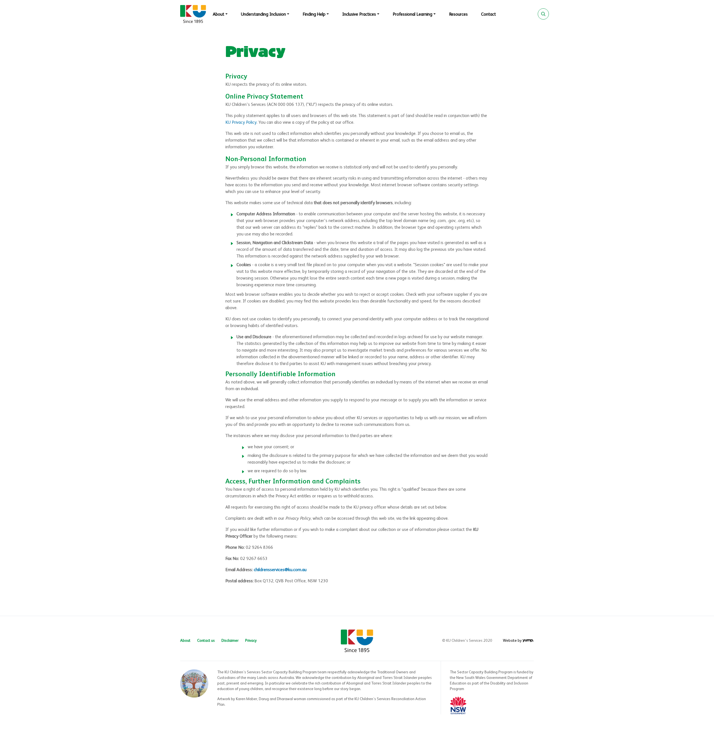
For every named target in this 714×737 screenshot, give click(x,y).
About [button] (218, 14)
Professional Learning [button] (412, 14)
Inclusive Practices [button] (359, 14)
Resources (458, 14)
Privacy (251, 641)
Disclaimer (229, 641)
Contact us (206, 641)
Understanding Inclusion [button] (263, 14)
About (185, 641)
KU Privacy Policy (241, 122)
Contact (488, 14)
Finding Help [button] (314, 14)
